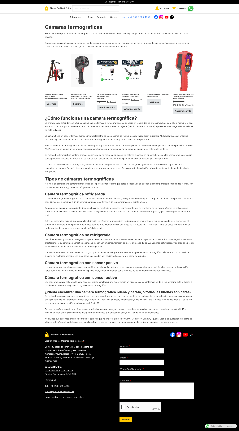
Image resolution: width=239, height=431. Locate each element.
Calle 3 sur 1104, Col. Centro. (59, 370)
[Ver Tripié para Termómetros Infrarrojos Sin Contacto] (132, 70)
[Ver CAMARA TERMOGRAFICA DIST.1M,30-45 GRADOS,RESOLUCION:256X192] (56, 70)
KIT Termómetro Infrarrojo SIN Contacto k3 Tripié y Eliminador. (107, 96)
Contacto (101, 17)
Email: (123, 357)
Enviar (126, 419)
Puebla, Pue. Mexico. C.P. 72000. (61, 374)
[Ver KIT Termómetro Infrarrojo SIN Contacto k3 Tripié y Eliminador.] (107, 70)
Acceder (164, 8)
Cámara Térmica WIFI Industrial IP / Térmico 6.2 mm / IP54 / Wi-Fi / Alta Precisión (81, 96)
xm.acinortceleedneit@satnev (59, 391)
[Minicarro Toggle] (174, 8)
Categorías (74, 17)
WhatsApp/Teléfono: (131, 369)
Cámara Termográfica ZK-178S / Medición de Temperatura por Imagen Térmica (183, 96)
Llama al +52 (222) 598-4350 (135, 17)
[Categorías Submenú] (83, 17)
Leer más (51, 104)
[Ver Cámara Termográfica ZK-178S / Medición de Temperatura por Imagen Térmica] (183, 70)
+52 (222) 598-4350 (60, 386)
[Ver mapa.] (50, 380)
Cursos (113, 17)
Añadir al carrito (107, 107)
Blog (90, 17)
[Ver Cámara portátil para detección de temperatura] (158, 70)
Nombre (124, 346)
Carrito (181, 8)
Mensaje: (125, 380)
